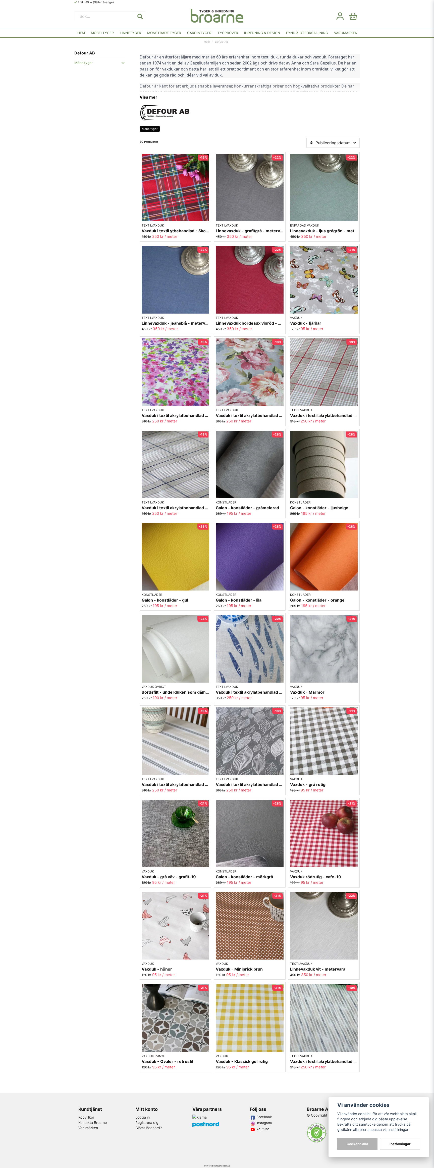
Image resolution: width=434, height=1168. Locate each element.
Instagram (264, 1123)
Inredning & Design (262, 33)
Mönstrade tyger (164, 33)
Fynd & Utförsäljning (307, 33)
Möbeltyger (102, 33)
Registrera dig (146, 1122)
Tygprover (228, 33)
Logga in (142, 1117)
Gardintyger (199, 33)
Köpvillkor (86, 1117)
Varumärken (345, 33)
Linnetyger (130, 33)
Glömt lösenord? (148, 1128)
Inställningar (400, 1144)
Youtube (263, 1129)
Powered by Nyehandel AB (217, 1165)
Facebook (264, 1117)
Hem (81, 33)
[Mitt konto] (340, 16)
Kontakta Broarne (92, 1122)
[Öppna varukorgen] (353, 16)
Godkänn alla (357, 1144)
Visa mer (148, 97)
